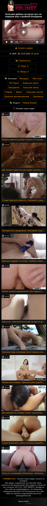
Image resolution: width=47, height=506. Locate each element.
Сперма (8, 92)
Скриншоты (24, 60)
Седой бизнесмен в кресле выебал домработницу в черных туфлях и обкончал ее (24, 443)
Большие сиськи (34, 92)
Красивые (38, 96)
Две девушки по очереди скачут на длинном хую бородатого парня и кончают (24, 413)
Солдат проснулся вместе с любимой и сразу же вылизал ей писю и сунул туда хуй (24, 200)
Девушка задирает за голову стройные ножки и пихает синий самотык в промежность (24, 261)
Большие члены (31, 87)
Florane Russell (30, 103)
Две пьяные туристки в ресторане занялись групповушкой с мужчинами (24, 170)
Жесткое (37, 78)
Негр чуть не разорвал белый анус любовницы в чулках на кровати (24, 473)
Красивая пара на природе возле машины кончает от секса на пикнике (24, 352)
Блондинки (13, 87)
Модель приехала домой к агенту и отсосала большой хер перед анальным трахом (24, 139)
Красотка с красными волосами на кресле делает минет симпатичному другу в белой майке (24, 321)
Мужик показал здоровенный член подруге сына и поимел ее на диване (24, 291)
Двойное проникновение (16, 96)
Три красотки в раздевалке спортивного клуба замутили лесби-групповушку (24, 230)
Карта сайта (23, 501)
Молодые (24, 78)
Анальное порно (30, 83)
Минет (19, 92)
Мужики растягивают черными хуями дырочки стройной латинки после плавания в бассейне (24, 382)
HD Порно (14, 83)
